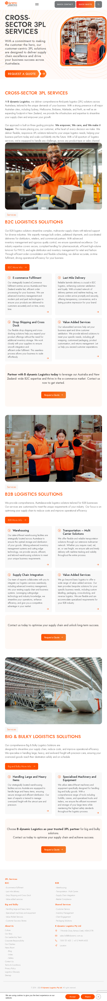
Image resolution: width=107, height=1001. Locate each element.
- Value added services (14, 899)
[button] (98, 4)
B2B (57, 883)
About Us (9, 925)
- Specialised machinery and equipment (20, 913)
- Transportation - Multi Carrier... (67, 891)
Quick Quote (85, 4)
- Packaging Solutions (63, 920)
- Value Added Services (14, 916)
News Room (9, 947)
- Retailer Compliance (63, 899)
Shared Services (63, 904)
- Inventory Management (64, 913)
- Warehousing (60, 887)
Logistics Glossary (12, 971)
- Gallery (10, 958)
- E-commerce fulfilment (14, 887)
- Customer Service (62, 909)
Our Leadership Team (13, 937)
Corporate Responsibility (14, 940)
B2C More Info (15, 267)
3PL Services (11, 879)
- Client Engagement (63, 916)
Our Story (8, 933)
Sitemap (8, 975)
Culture (7, 930)
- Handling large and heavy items (18, 909)
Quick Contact (65, 4)
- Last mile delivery (12, 891)
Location (63, 945)
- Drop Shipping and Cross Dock (18, 895)
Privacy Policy (10, 968)
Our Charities (10, 944)
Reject (88, 997)
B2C (7, 883)
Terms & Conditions (13, 965)
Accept (73, 997)
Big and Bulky (11, 904)
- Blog (9, 951)
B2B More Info (15, 520)
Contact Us (9, 961)
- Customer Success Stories (15, 920)
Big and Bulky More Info (19, 766)
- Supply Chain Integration (65, 895)
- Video (10, 954)
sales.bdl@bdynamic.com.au (71, 935)
